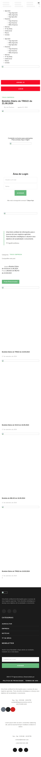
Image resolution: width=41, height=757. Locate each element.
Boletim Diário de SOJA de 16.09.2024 (15, 425)
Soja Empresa (13, 23)
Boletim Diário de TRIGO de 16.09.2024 (16, 352)
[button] (20, 37)
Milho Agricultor (13, 15)
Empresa (7, 19)
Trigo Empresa (13, 21)
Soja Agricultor (13, 17)
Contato (7, 35)
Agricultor (7, 11)
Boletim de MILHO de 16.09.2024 (13, 498)
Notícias (7, 27)
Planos (7, 33)
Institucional (8, 31)
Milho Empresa (13, 25)
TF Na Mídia (8, 29)
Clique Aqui (30, 200)
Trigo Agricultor (13, 13)
